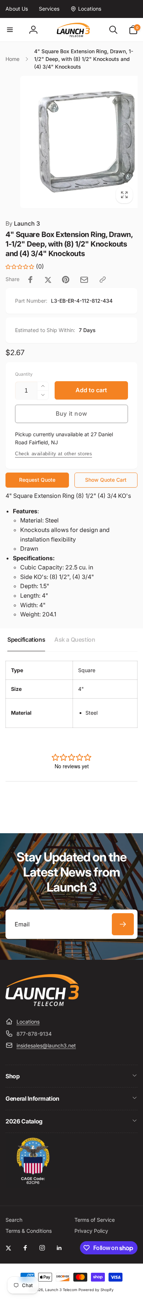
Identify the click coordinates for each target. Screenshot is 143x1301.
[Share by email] (84, 279)
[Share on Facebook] (30, 279)
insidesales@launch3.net (46, 1045)
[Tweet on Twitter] (48, 279)
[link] (17, 9)
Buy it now (71, 413)
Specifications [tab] (26, 639)
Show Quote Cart (105, 480)
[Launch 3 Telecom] (42, 1003)
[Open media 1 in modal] (72, 142)
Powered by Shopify (96, 1289)
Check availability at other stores (53, 453)
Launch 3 (23, 223)
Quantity (24, 374)
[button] (10, 30)
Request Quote (37, 480)
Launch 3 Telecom (61, 1289)
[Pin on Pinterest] (65, 279)
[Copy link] (102, 279)
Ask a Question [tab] (74, 639)
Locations (28, 1021)
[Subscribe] (123, 924)
